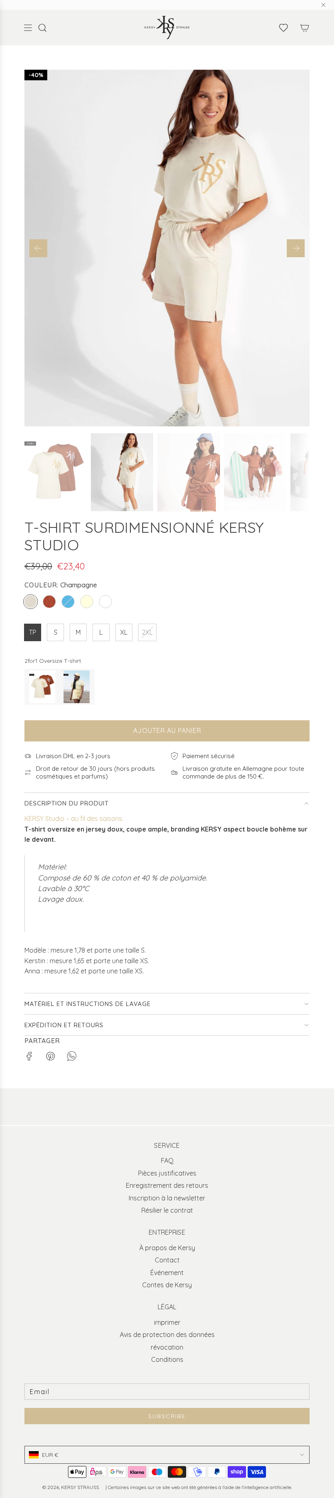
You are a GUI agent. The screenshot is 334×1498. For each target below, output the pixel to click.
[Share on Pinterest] (50, 1057)
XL (123, 632)
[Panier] (304, 28)
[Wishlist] (283, 28)
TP (32, 632)
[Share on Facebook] (29, 1057)
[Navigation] (27, 28)
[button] (38, 248)
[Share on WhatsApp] (71, 1057)
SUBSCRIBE (167, 1416)
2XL (147, 632)
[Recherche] (46, 28)
